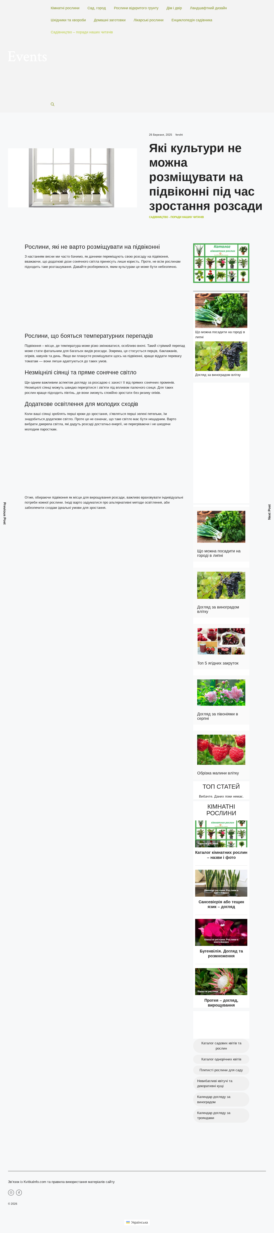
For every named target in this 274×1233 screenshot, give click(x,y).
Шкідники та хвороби (68, 20)
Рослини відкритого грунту (136, 8)
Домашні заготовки (110, 20)
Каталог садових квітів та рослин (221, 1045)
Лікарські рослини (148, 20)
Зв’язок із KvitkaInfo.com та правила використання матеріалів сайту (61, 1182)
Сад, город (96, 8)
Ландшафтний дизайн (208, 8)
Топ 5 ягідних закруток (217, 663)
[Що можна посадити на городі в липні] (221, 311)
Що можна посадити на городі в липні (219, 553)
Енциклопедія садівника (192, 20)
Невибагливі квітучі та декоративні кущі (214, 1083)
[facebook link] (19, 1193)
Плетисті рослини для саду (221, 1070)
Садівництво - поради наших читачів (176, 217)
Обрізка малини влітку (218, 773)
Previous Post (5, 513)
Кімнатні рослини (65, 8)
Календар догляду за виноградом (213, 1099)
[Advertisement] (154, 68)
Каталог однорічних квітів (221, 1059)
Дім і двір (174, 8)
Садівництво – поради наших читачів (82, 32)
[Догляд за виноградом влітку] (221, 356)
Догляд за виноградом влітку (218, 375)
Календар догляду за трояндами (213, 1115)
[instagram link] (11, 1193)
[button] (52, 104)
